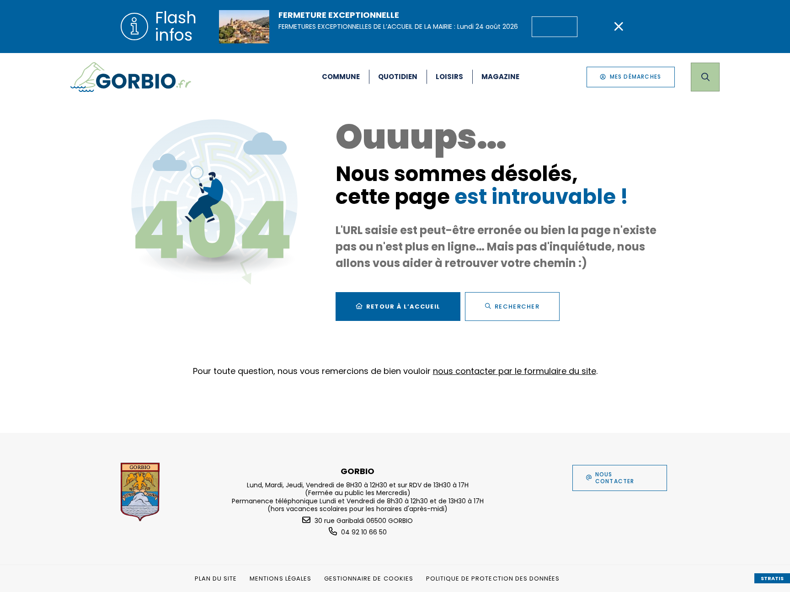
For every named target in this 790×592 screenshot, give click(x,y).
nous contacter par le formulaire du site (514, 371)
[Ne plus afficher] (618, 26)
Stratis (772, 578)
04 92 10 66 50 (364, 532)
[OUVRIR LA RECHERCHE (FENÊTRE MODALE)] (705, 77)
